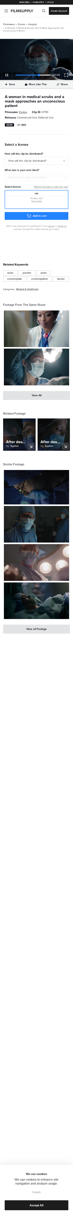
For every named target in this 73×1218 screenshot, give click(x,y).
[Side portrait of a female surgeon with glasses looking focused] (36, 487)
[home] (24, 11)
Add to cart (39, 215)
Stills (50, 2)
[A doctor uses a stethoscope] (36, 328)
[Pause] (7, 75)
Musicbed (24, 2)
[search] (43, 11)
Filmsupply (38, 2)
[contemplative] (39, 279)
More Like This (38, 84)
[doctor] (61, 279)
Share (64, 84)
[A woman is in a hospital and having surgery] (36, 600)
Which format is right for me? (51, 187)
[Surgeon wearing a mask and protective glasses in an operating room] (36, 562)
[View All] (36, 395)
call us (51, 226)
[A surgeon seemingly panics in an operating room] (36, 524)
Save (12, 84)
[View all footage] (36, 629)
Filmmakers (9, 24)
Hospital (32, 24)
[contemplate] (14, 279)
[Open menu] (6, 11)
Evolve (21, 24)
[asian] (10, 273)
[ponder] (27, 273)
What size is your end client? (27, 177)
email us (62, 226)
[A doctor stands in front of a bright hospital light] (36, 367)
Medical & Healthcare (27, 289)
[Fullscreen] (66, 75)
